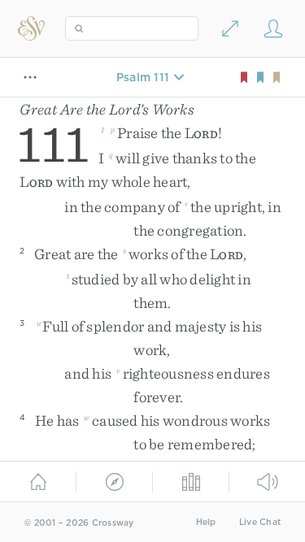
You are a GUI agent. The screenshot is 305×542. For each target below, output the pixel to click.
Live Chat (260, 522)
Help (206, 522)
